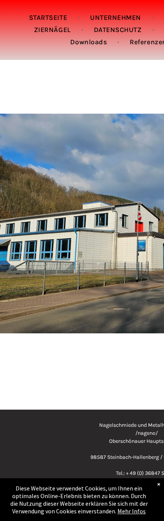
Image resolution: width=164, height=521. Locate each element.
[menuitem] (48, 17)
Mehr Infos (131, 511)
